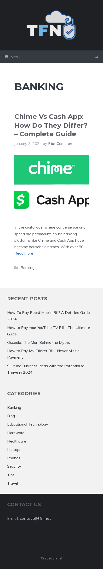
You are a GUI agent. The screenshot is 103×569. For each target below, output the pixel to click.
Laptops (14, 449)
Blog (11, 415)
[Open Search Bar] (96, 56)
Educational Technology (27, 424)
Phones (13, 457)
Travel (12, 483)
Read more (23, 253)
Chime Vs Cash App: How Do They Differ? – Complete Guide (51, 125)
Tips (11, 474)
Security (14, 466)
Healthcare (16, 441)
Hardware (15, 432)
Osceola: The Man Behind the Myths (38, 342)
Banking (27, 267)
